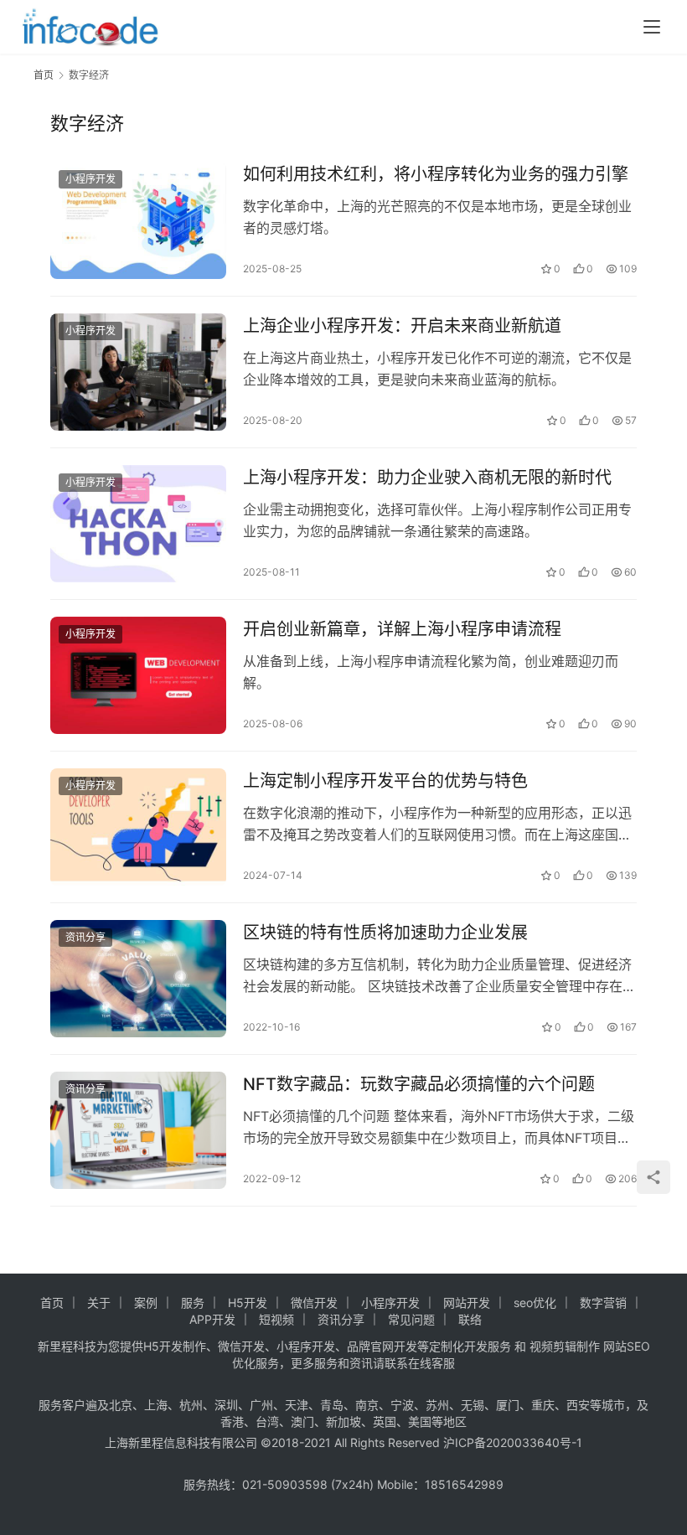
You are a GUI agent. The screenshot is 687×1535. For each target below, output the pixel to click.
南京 (367, 1405)
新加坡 (343, 1421)
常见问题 (411, 1319)
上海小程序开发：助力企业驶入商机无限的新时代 (427, 478)
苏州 (437, 1405)
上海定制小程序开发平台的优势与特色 (385, 781)
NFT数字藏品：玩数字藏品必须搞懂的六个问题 (419, 1084)
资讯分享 (85, 937)
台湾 (267, 1421)
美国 (419, 1421)
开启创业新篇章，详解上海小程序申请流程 (402, 629)
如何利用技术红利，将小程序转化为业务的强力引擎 (435, 174)
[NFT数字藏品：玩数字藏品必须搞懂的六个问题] (138, 1130)
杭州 (191, 1405)
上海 (156, 1405)
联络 (470, 1319)
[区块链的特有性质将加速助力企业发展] (138, 978)
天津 (296, 1405)
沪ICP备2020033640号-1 (512, 1442)
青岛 (332, 1405)
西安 (578, 1405)
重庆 (543, 1405)
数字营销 (603, 1302)
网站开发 (466, 1302)
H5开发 (247, 1302)
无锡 (472, 1405)
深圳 (226, 1405)
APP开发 (212, 1319)
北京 (120, 1405)
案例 (146, 1302)
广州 (261, 1405)
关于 (99, 1302)
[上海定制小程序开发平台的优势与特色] (138, 827)
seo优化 (535, 1302)
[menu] (651, 27)
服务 (192, 1302)
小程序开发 (90, 179)
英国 (384, 1421)
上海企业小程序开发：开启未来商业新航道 (402, 326)
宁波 (402, 1405)
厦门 (507, 1405)
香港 (232, 1421)
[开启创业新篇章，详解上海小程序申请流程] (138, 675)
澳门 (302, 1421)
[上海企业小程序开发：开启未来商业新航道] (138, 372)
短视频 (276, 1319)
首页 (44, 75)
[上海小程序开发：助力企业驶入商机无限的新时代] (138, 523)
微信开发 (314, 1302)
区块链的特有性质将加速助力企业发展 (385, 933)
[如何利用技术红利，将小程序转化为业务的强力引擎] (138, 220)
